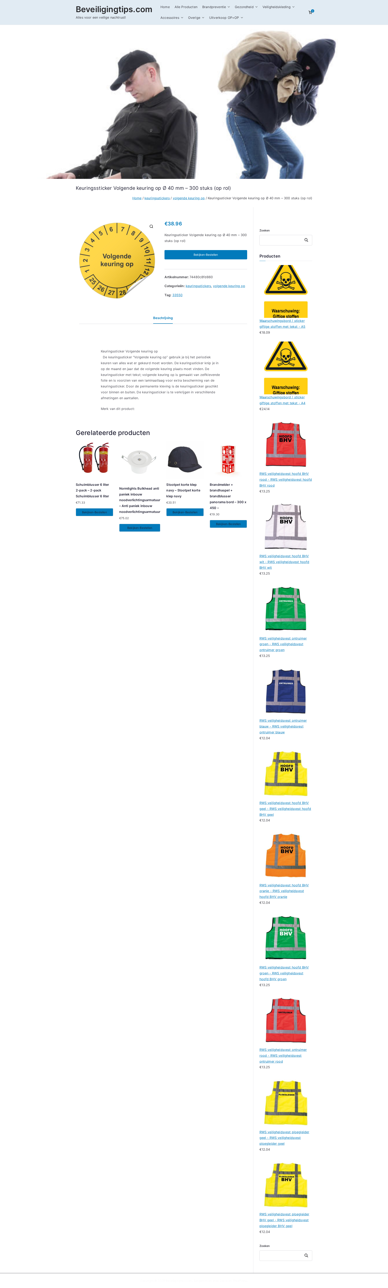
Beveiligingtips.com (114, 9)
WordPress (240, 1280)
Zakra (224, 1280)
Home (165, 7)
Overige (194, 18)
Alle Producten (186, 7)
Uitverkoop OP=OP (224, 18)
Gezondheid (244, 7)
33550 (177, 295)
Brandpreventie (214, 7)
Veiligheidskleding (277, 7)
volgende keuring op (189, 198)
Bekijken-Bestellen (206, 254)
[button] (228, 7)
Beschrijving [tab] (163, 318)
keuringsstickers (157, 198)
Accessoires (169, 18)
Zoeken (264, 230)
